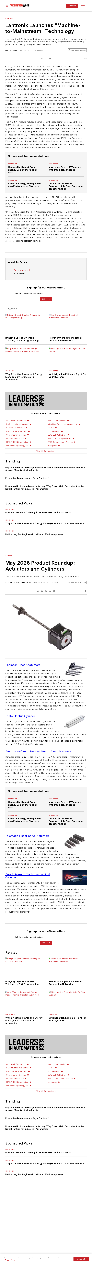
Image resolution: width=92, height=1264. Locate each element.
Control (9, 18)
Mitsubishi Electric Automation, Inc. (63, 424)
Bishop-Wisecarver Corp (16, 431)
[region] (46, 1259)
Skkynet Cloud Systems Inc (59, 438)
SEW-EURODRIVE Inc (57, 435)
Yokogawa (52, 445)
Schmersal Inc (54, 431)
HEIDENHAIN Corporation (17, 442)
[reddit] (50, 58)
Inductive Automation (57, 420)
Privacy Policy (10, 1260)
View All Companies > (46, 451)
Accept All (81, 1259)
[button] (7, 5)
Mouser (51, 428)
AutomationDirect (23, 582)
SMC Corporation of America (60, 442)
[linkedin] (42, 58)
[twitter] (46, 58)
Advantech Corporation (16, 420)
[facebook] (38, 58)
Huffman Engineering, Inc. (17, 445)
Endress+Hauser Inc (15, 438)
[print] (85, 58)
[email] (54, 58)
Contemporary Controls (16, 435)
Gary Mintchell (12, 50)
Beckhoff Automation (15, 428)
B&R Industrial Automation (17, 424)
